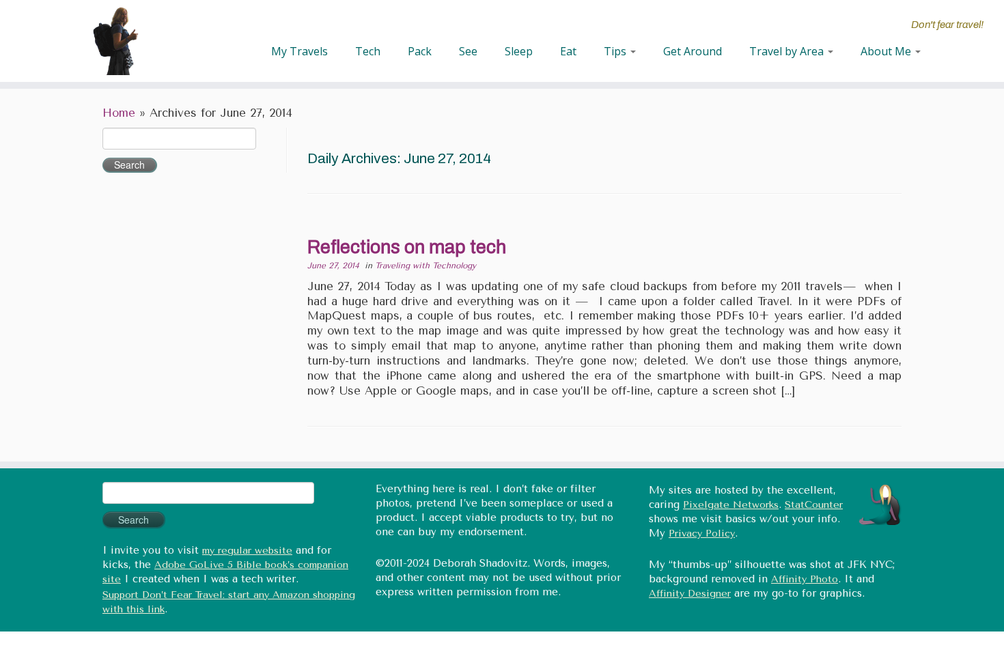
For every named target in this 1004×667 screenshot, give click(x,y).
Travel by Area (787, 51)
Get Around (692, 51)
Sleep (519, 51)
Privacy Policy (702, 533)
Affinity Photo (804, 579)
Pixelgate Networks (731, 505)
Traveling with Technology (425, 265)
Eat (568, 51)
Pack (420, 51)
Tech (367, 51)
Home (118, 113)
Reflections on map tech (406, 247)
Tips (616, 51)
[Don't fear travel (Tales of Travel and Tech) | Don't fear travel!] (116, 41)
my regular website (247, 550)
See (468, 51)
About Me (887, 51)
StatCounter (814, 505)
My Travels (299, 51)
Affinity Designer (690, 593)
